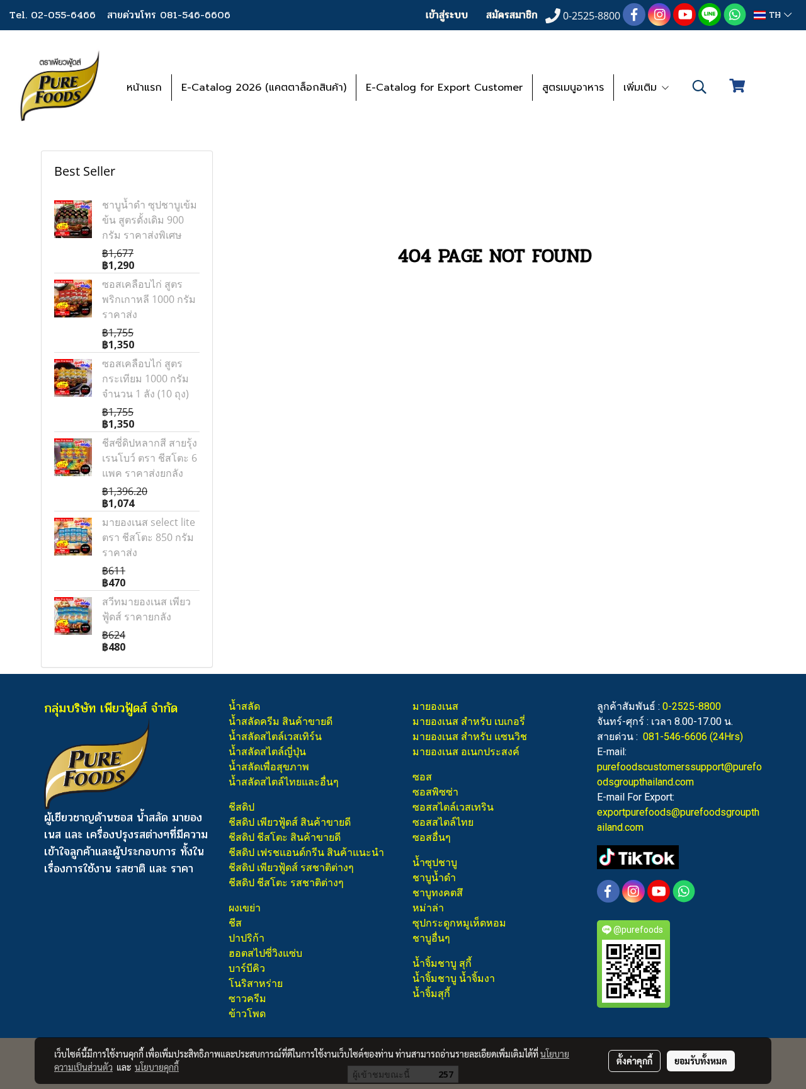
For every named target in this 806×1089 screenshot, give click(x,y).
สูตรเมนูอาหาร (573, 87)
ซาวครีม (247, 999)
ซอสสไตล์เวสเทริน (453, 807)
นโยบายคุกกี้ (157, 1067)
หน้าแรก (144, 87)
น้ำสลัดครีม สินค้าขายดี (280, 721)
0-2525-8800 (691, 706)
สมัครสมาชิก (512, 15)
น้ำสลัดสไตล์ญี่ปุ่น (267, 752)
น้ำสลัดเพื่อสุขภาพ (269, 767)
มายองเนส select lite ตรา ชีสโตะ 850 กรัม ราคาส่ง (148, 537)
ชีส (235, 923)
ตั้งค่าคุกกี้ (634, 1060)
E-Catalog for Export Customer (444, 87)
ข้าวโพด (247, 1014)
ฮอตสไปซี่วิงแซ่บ (265, 953)
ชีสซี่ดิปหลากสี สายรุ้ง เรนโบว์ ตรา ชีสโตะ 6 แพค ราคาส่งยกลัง (149, 458)
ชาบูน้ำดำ (434, 878)
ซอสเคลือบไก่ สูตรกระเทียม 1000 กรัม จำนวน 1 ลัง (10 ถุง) (145, 378)
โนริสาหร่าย (256, 983)
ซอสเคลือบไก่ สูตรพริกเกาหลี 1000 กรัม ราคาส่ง (149, 299)
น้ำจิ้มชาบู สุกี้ (442, 963)
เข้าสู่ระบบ (447, 15)
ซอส (422, 777)
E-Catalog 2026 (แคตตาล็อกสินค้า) (263, 87)
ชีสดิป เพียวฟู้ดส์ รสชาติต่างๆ (291, 868)
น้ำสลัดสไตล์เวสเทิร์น (275, 737)
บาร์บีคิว (247, 968)
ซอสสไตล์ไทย (443, 822)
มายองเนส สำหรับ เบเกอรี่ (468, 721)
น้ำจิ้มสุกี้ (431, 994)
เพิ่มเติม (642, 87)
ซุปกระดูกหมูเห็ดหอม (459, 923)
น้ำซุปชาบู (434, 863)
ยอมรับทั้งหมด (700, 1060)
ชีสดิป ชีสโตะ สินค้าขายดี (285, 837)
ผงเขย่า (245, 908)
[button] (699, 87)
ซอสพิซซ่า (435, 792)
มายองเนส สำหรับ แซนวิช (469, 737)
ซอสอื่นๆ (431, 837)
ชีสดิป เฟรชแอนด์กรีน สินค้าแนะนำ (306, 852)
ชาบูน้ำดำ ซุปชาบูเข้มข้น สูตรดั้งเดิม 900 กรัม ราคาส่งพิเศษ (149, 220)
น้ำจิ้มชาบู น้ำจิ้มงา (453, 978)
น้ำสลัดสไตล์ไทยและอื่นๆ (284, 782)
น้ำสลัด (244, 706)
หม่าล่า (428, 908)
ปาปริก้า (246, 938)
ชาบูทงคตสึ (437, 893)
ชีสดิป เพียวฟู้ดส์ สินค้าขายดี (290, 822)
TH (775, 14)
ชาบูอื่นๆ (431, 938)
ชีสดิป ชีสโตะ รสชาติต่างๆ (286, 883)
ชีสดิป (241, 807)
